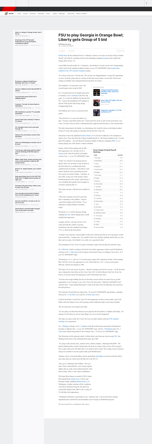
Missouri (65, 249)
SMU (113, 141)
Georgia (105, 58)
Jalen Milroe (100, 356)
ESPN (9, 9)
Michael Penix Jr (82, 381)
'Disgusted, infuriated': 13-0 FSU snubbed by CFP (111, 111)
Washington (109, 329)
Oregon (61, 153)
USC (115, 336)
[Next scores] (146, 3)
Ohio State (74, 252)
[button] (142, 9)
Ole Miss (72, 294)
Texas (60, 331)
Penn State (91, 294)
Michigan (66, 326)
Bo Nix (67, 214)
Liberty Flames (86, 135)
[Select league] (10, 3)
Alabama (75, 95)
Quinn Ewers (75, 379)
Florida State (63, 55)
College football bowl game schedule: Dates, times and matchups (109, 91)
